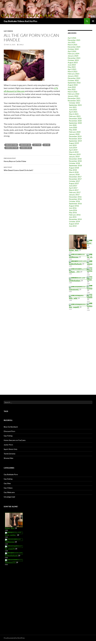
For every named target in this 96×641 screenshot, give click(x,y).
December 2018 (75, 159)
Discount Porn (9, 431)
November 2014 (75, 219)
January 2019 (74, 156)
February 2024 (73, 53)
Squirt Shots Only (10, 449)
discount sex (25, 145)
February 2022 (73, 94)
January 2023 (73, 76)
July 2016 (72, 208)
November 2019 (75, 139)
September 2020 (75, 123)
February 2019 (74, 154)
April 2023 (72, 69)
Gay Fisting (8, 436)
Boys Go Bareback (11, 427)
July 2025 (71, 42)
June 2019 (73, 148)
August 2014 (74, 224)
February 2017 (74, 192)
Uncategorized (9, 497)
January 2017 (74, 195)
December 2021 (74, 98)
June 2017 (73, 186)
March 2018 (73, 172)
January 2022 (73, 96)
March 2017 (73, 190)
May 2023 (72, 67)
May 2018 (73, 170)
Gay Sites (7, 483)
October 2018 (74, 163)
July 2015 (72, 217)
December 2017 (75, 177)
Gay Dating (8, 479)
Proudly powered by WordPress (14, 638)
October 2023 (73, 60)
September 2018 (75, 165)
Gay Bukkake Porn (11, 474)
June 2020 (73, 127)
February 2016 (74, 215)
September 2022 (74, 83)
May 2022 (72, 89)
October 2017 (74, 181)
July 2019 (72, 145)
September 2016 (75, 203)
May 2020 (73, 130)
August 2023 (73, 62)
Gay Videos (8, 31)
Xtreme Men (8, 458)
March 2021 (73, 114)
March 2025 (72, 45)
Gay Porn (37, 145)
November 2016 (75, 199)
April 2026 (72, 38)
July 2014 (72, 226)
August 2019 (74, 143)
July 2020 (72, 125)
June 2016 (73, 210)
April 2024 (72, 51)
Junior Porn (8, 445)
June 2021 (73, 109)
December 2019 (75, 136)
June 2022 (72, 87)
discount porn (11, 145)
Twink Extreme (9, 454)
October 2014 (74, 221)
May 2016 (73, 212)
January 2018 (74, 174)
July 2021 (72, 107)
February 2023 (73, 74)
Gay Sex (46, 145)
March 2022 (72, 92)
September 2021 (75, 105)
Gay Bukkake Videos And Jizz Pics (20, 21)
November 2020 (75, 121)
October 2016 (74, 201)
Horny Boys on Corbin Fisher (15, 159)
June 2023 (72, 65)
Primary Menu (93, 21)
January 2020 (74, 134)
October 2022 (73, 80)
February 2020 (74, 132)
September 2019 (75, 141)
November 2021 (74, 100)
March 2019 (73, 152)
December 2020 (75, 118)
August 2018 (74, 168)
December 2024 (74, 47)
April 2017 (73, 188)
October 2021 (74, 103)
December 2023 (74, 58)
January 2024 (73, 56)
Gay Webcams (9, 492)
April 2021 (73, 112)
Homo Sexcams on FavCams (15, 440)
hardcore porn (12, 148)
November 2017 (75, 179)
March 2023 (72, 71)
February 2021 (74, 116)
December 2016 (75, 197)
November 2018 (75, 161)
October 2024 (73, 49)
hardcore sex (26, 148)
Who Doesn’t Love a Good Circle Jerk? (18, 168)
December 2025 (74, 40)
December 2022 (74, 78)
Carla (21, 45)
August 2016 (74, 206)
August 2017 (74, 183)
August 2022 (73, 85)
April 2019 (73, 150)
